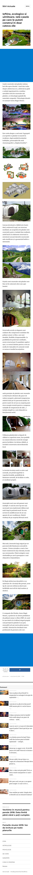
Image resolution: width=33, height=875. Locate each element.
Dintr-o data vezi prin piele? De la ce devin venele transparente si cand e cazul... (20, 773)
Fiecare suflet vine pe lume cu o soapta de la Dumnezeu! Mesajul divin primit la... (21, 761)
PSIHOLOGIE (7, 849)
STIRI (22, 676)
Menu (28, 6)
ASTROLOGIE (7, 845)
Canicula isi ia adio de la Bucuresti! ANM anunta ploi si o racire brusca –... (20, 706)
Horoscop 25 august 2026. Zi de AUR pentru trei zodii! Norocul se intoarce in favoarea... (20, 750)
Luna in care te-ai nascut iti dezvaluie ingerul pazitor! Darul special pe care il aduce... (21, 728)
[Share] (19, 670)
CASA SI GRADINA (9, 862)
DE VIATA (6, 854)
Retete (5, 866)
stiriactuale (6, 676)
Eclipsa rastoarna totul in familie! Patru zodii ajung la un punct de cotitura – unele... (19, 717)
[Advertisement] (16, 65)
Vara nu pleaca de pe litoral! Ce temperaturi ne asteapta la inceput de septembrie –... (20, 695)
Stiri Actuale (9, 6)
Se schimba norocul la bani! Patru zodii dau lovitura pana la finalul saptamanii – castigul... (19, 739)
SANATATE (6, 858)
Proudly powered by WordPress (19, 871)
